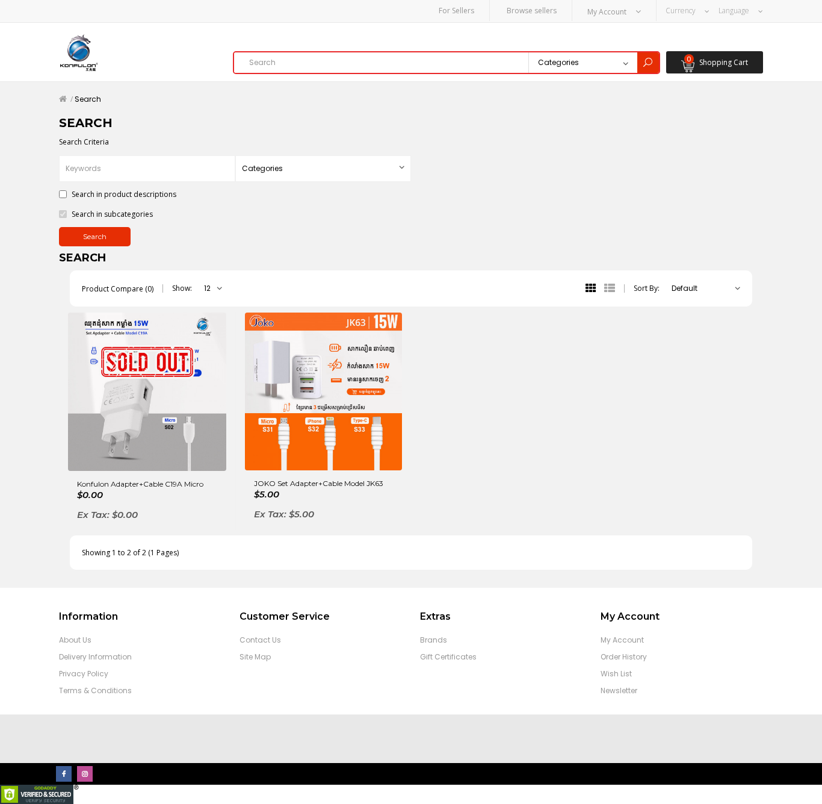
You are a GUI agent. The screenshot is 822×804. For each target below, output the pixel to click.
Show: (182, 288)
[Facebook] (64, 774)
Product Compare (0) (117, 289)
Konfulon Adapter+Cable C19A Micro (140, 484)
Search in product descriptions (123, 194)
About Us (75, 640)
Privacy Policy (83, 673)
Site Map (255, 657)
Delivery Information (95, 657)
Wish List (616, 673)
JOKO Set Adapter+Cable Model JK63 (318, 483)
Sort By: (647, 288)
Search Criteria (84, 142)
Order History (624, 657)
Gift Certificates (448, 657)
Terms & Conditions (95, 690)
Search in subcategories (111, 214)
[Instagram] (85, 774)
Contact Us (260, 640)
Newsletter (619, 690)
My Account (622, 640)
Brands (433, 640)
